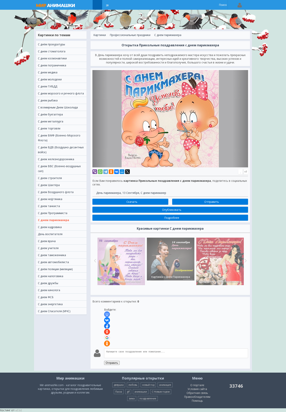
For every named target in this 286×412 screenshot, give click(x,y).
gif (128, 391)
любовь (132, 385)
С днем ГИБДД (47, 86)
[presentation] (94, 260)
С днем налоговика (50, 276)
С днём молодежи (50, 79)
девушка (119, 385)
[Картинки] (97, 5)
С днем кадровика (50, 227)
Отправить (112, 362)
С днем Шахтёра (49, 185)
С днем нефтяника (50, 199)
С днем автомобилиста (53, 262)
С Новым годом (161, 391)
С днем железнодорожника (56, 159)
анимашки (140, 391)
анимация (165, 385)
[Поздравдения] (117, 5)
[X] (127, 171)
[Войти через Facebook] (107, 326)
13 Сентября (130, 193)
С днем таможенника (52, 255)
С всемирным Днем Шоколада (58, 107)
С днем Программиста (52, 213)
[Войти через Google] (107, 338)
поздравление (147, 398)
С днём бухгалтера (50, 114)
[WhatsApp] (100, 171)
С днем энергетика (50, 304)
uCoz (18, 410)
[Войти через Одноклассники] (107, 343)
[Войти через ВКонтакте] (107, 320)
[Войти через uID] (107, 314)
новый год (148, 385)
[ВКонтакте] (116, 171)
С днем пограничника (52, 65)
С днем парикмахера (53, 220)
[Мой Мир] (122, 171)
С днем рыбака (48, 100)
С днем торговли (49, 128)
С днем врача (47, 241)
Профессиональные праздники (130, 35)
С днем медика (47, 72)
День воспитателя (50, 234)
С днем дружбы (48, 283)
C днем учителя (48, 248)
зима (132, 398)
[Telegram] (105, 171)
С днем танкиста (49, 206)
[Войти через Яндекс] (107, 332)
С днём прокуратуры (51, 44)
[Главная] (59, 5)
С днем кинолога (49, 290)
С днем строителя (50, 178)
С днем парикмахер (153, 193)
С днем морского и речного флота (61, 93)
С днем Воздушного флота (56, 192)
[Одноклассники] (111, 171)
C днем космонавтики (52, 58)
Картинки (99, 35)
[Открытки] (87, 5)
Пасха (118, 391)
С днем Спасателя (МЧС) (54, 311)
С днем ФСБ (46, 297)
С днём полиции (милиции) (55, 269)
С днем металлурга (50, 121)
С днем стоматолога (51, 51)
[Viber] (94, 171)
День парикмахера (108, 193)
